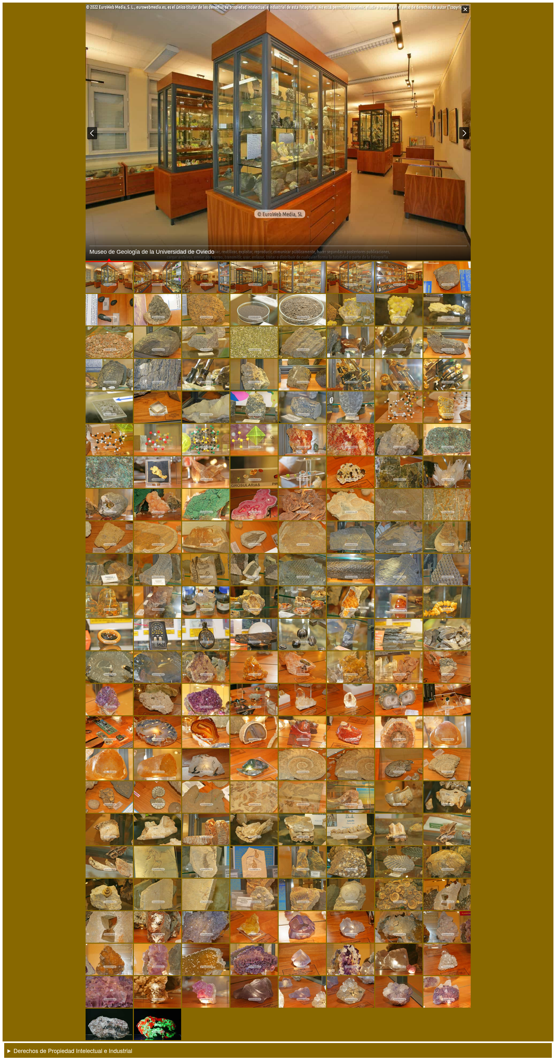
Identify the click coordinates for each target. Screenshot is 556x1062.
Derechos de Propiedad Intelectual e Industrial (73, 1050)
